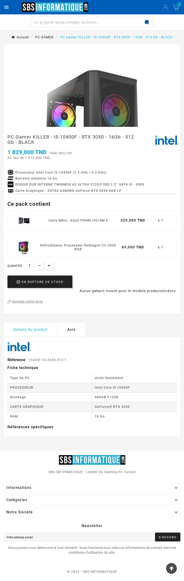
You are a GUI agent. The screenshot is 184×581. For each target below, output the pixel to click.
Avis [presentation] (71, 329)
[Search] (147, 22)
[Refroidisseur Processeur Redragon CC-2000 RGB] (24, 247)
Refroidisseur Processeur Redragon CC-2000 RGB (78, 247)
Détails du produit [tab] (30, 329)
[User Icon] (165, 7)
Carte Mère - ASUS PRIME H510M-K (78, 220)
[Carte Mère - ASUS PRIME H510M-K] (24, 220)
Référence (16, 360)
